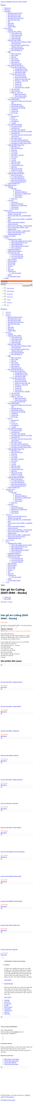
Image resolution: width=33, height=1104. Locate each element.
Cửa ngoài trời (15, 38)
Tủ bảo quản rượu (17, 165)
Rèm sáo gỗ (15, 62)
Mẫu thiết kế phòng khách (20, 246)
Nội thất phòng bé (14, 20)
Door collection (16, 248)
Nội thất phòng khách (15, 13)
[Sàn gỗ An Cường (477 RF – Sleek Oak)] (16, 939)
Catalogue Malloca (14, 249)
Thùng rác (18, 84)
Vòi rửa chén (15, 89)
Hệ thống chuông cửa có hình (21, 143)
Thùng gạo (18, 86)
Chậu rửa (14, 152)
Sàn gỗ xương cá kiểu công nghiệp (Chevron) (20, 46)
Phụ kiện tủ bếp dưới (18, 74)
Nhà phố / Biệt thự (21, 192)
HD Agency (10, 1097)
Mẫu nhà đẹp (12, 259)
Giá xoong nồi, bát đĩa (18, 108)
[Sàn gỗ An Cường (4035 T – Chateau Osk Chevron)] (16, 671)
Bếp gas (14, 167)
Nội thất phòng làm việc (16, 18)
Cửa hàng (7, 11)
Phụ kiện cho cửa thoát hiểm (20, 141)
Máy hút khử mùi (17, 148)
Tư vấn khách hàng (14, 276)
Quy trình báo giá (17, 254)
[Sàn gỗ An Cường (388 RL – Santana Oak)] (16, 720)
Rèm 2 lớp (14, 59)
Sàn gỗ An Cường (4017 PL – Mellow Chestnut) (11, 827)
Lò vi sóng (14, 157)
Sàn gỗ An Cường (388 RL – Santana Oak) (10, 730)
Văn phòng (18, 197)
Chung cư (18, 190)
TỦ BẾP (10, 30)
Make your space (10, 236)
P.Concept (7, 1003)
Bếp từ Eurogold (20, 94)
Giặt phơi (11, 269)
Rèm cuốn (14, 55)
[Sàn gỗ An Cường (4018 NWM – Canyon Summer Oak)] (16, 841)
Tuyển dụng (12, 271)
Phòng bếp (11, 263)
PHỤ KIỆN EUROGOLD (15, 65)
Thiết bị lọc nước (16, 170)
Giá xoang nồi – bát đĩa (22, 87)
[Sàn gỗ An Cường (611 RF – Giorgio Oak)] (16, 793)
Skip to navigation (6, 1)
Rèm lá (13, 57)
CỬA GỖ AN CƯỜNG (14, 31)
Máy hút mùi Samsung (18, 180)
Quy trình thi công (17, 256)
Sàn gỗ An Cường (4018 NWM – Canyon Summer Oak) (13, 851)
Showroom (18, 195)
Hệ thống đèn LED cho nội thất (21, 131)
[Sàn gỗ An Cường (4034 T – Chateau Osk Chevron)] (16, 769)
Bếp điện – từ (15, 146)
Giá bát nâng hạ (16, 104)
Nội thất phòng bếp (14, 16)
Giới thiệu (7, 9)
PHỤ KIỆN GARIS (13, 99)
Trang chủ (7, 8)
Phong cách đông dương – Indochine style (16, 223)
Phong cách (8, 210)
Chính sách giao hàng (11, 1061)
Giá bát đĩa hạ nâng (21, 70)
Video (10, 275)
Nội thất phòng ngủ (14, 15)
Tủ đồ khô (18, 82)
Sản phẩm (7, 28)
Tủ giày (13, 123)
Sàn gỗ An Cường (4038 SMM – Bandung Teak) (11, 876)
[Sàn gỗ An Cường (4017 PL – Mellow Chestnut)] (16, 817)
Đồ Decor (11, 25)
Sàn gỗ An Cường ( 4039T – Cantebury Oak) (10, 925)
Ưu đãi (6, 278)
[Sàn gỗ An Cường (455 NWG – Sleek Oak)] (16, 745)
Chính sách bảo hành (11, 1064)
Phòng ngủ (11, 264)
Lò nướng (14, 153)
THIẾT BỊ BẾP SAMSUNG (16, 173)
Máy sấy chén (15, 162)
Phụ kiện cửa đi (16, 138)
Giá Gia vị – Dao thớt (21, 81)
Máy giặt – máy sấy (17, 155)
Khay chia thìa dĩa (20, 77)
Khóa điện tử (15, 133)
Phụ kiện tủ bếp (16, 126)
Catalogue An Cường (15, 239)
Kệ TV (13, 118)
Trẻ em (10, 266)
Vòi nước (14, 150)
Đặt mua (3, 629)
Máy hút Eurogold (21, 96)
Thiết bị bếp (12, 26)
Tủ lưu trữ (14, 119)
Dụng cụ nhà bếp (17, 172)
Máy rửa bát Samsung (18, 182)
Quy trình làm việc (14, 253)
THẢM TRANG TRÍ (14, 183)
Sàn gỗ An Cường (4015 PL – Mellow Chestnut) (11, 706)
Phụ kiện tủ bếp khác (18, 97)
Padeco (3, 5)
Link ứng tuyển (16, 273)
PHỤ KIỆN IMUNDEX (15, 124)
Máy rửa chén (15, 163)
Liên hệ (6, 1012)
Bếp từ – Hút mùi (17, 92)
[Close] (1, 3)
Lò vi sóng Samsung (17, 178)
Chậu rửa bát (15, 91)
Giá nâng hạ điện (20, 72)
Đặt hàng (9, 629)
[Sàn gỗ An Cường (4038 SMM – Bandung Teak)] (16, 866)
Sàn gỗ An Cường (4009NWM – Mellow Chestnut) (11, 901)
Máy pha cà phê (16, 168)
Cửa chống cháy (16, 33)
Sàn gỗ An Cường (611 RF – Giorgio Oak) (9, 803)
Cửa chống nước (16, 35)
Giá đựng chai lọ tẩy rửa (22, 79)
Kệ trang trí (15, 116)
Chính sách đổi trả (10, 1062)
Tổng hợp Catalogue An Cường (21, 241)
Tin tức (6, 237)
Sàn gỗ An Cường (14, 631)
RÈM (9, 52)
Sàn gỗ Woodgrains (17, 48)
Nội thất (14, 188)
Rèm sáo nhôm (16, 64)
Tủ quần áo (15, 121)
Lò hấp (13, 160)
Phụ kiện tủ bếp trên (18, 67)
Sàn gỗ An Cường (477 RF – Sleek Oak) (9, 949)
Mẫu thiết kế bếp (17, 244)
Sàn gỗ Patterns (16, 50)
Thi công (10, 200)
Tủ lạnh (13, 158)
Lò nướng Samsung (17, 177)
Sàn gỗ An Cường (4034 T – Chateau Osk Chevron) (12, 779)
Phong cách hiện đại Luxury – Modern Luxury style (17, 213)
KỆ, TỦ (10, 114)
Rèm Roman (15, 60)
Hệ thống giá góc (20, 75)
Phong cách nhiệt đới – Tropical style (20, 226)
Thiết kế (10, 187)
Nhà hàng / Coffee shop (23, 193)
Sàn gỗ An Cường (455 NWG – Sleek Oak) (9, 755)
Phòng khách (12, 261)
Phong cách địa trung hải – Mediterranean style (17, 233)
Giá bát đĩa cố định (21, 69)
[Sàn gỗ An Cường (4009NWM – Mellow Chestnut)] (16, 890)
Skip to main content (20, 1)
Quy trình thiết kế (17, 258)
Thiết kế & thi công (10, 185)
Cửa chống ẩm (16, 37)
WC (9, 21)
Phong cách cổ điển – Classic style (19, 231)
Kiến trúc (14, 198)
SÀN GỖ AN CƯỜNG (14, 40)
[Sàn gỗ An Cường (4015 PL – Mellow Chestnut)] (16, 696)
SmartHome (15, 128)
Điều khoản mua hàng (11, 1059)
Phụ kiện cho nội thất (18, 130)
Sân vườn (11, 23)
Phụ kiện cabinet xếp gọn (19, 140)
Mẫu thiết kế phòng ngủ (19, 242)
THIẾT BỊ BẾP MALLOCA (16, 145)
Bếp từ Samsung (16, 175)
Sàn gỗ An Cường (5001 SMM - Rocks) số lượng (16, 625)
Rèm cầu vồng (16, 53)
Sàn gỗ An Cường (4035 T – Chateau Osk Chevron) (11, 682)
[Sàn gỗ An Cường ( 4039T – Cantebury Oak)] (16, 914)
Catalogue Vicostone (15, 251)
